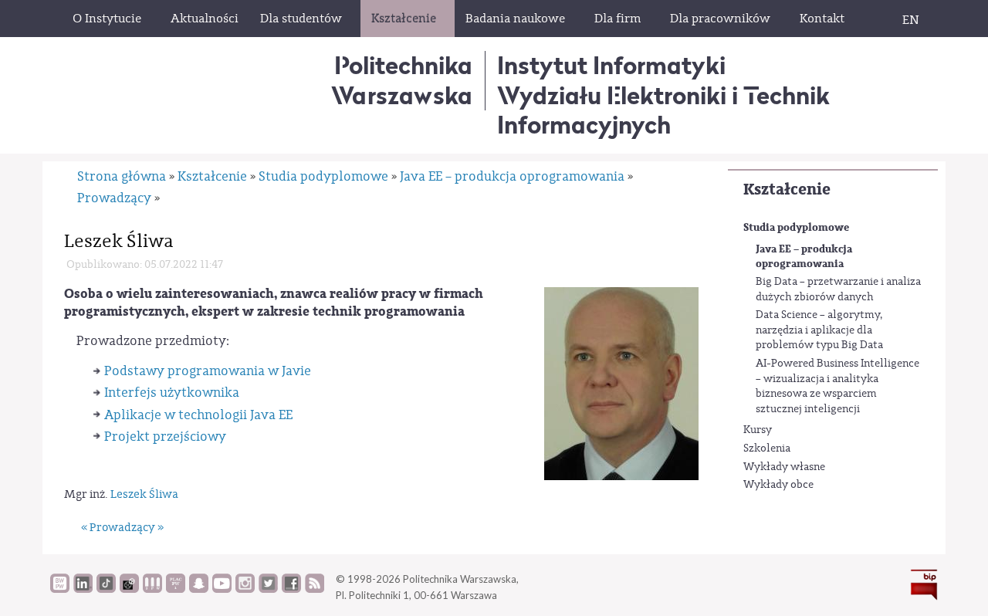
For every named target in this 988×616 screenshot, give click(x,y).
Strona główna (121, 176)
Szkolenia (766, 448)
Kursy (757, 430)
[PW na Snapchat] (198, 589)
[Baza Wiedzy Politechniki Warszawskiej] (59, 589)
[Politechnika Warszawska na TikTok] (106, 589)
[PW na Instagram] (245, 589)
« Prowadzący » (122, 527)
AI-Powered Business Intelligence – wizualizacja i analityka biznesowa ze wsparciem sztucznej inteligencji (837, 386)
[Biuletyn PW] (152, 589)
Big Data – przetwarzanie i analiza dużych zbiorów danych (838, 289)
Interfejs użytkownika (171, 392)
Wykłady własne (784, 467)
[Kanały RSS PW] (314, 589)
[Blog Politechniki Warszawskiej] (175, 589)
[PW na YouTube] (222, 589)
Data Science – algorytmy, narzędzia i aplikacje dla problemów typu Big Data (819, 330)
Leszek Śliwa (144, 494)
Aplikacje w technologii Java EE (198, 415)
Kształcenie (787, 189)
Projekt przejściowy (165, 436)
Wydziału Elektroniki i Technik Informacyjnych (663, 110)
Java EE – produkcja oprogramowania (804, 257)
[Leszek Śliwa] (621, 383)
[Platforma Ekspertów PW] (129, 589)
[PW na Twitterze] (268, 589)
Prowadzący (114, 198)
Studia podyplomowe (796, 227)
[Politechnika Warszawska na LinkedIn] (83, 589)
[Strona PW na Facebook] (291, 589)
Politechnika (401, 80)
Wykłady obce (778, 485)
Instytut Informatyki (611, 65)
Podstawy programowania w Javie (207, 371)
